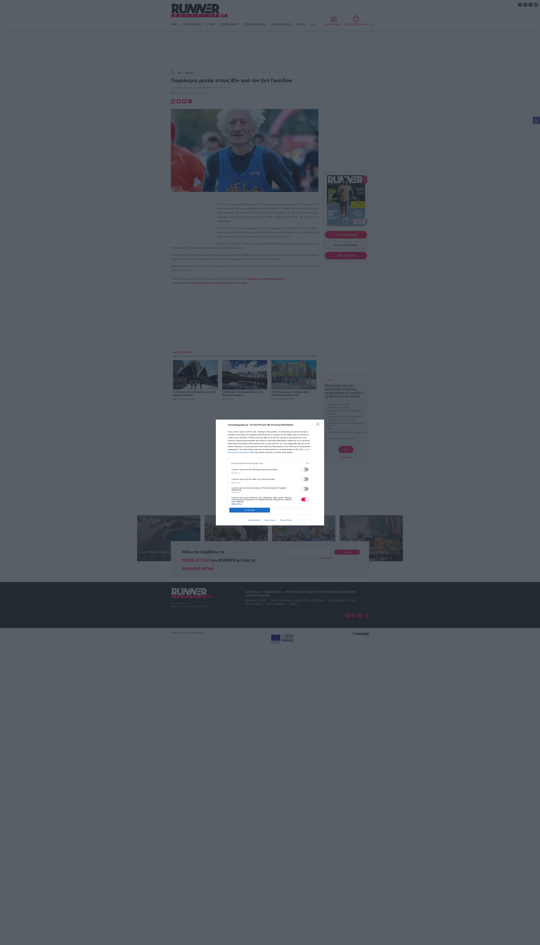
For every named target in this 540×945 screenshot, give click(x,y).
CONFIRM (250, 510)
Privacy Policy (286, 520)
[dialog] (270, 472)
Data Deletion (254, 520)
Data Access (270, 520)
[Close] (318, 425)
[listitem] (270, 463)
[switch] (305, 469)
